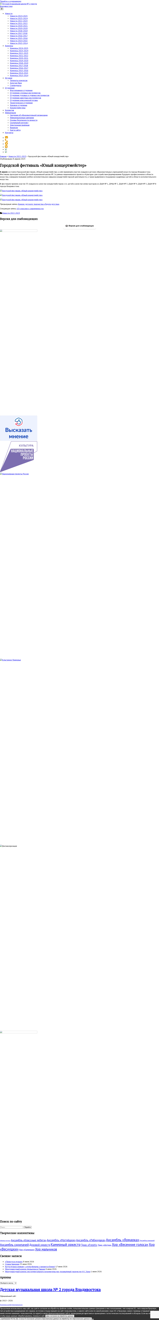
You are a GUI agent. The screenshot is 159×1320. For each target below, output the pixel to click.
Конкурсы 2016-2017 (19, 68)
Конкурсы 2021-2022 (19, 55)
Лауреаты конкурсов (18, 80)
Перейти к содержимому (10, 1)
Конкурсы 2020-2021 (19, 58)
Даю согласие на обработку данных (59, 1316)
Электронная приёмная (19, 125)
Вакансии (14, 127)
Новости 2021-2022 (19, 23)
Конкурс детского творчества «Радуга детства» (38, 204)
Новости (8, 13)
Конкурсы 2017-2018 (19, 65)
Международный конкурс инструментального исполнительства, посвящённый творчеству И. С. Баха (47, 1271)
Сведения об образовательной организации (29, 115)
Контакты (9, 132)
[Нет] (93, 1319)
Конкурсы (9, 45)
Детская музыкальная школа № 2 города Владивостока (50, 1289)
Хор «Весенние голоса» (130, 1244)
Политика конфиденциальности (11, 1305)
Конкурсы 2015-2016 (19, 70)
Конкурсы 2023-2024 (19, 50)
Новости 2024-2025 (19, 16)
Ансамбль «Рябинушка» (90, 1240)
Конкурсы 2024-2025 (19, 48)
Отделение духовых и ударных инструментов (29, 95)
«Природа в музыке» (14, 1261)
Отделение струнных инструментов (25, 93)
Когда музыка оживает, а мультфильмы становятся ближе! (30, 1266)
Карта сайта (15, 130)
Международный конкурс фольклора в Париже (25, 1269)
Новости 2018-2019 (19, 31)
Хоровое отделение (18, 105)
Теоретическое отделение (21, 102)
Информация (10, 112)
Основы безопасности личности (23, 120)
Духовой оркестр (39, 1245)
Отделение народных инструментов (25, 98)
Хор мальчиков (46, 1249)
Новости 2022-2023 (19, 21)
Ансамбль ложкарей (147, 1240)
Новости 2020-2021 (19, 26)
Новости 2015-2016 (19, 38)
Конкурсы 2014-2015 (19, 73)
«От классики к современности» (30, 208)
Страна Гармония (12, 1264)
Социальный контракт (19, 122)
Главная (3, 156)
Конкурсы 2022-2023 (19, 53)
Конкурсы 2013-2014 (19, 75)
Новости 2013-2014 (19, 43)
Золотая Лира (16, 83)
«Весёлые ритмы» (5, 1240)
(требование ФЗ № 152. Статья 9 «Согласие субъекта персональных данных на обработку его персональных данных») (46, 1319)
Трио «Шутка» (104, 1245)
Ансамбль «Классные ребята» (28, 1240)
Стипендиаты (15, 85)
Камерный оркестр (65, 1244)
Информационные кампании (22, 117)
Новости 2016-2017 (19, 35)
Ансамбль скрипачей (14, 1245)
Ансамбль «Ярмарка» (122, 1239)
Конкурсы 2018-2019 (19, 63)
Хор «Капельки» (27, 1249)
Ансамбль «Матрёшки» (61, 1240)
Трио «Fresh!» (89, 1245)
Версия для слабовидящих (81, 226)
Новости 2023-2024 (19, 18)
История (8, 78)
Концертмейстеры (17, 107)
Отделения (9, 88)
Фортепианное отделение (21, 90)
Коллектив (9, 110)
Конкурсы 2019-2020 (19, 60)
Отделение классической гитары (24, 100)
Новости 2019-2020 (19, 28)
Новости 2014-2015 (19, 40)
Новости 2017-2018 (18, 33)
